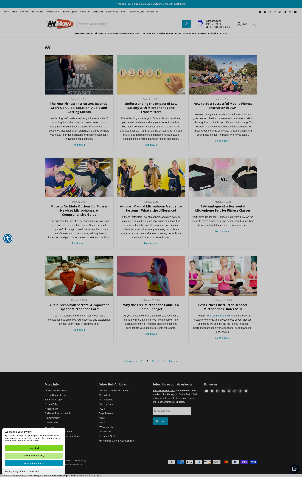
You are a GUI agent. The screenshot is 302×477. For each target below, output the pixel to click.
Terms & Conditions (29, 471)
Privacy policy (11, 471)
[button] (8, 238)
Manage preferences (33, 463)
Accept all (34, 448)
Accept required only (34, 455)
